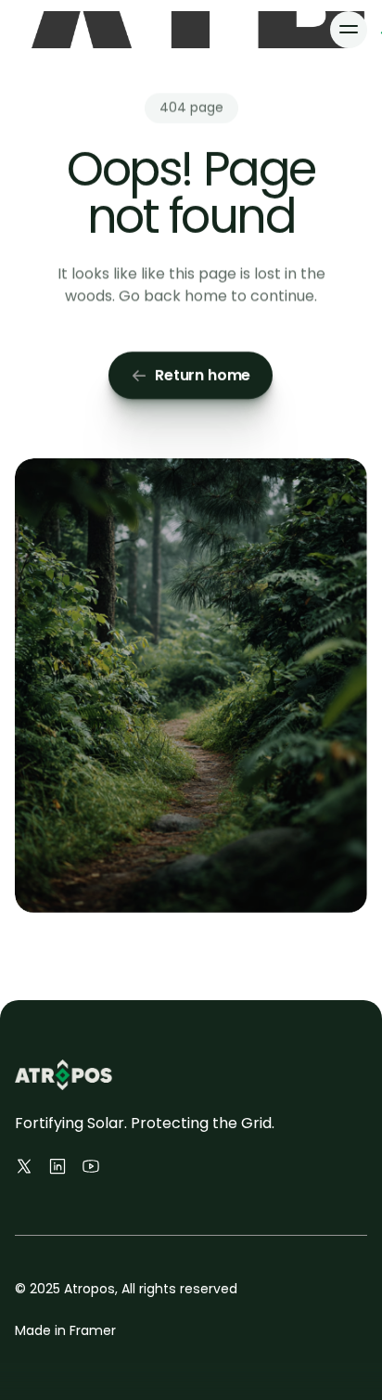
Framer (93, 1330)
